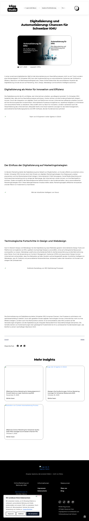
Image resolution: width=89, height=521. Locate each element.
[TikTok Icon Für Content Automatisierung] (64, 502)
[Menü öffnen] (76, 8)
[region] (22, 506)
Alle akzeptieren (32, 513)
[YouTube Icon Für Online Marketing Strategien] (73, 502)
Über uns (64, 488)
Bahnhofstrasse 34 (21, 492)
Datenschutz (42, 491)
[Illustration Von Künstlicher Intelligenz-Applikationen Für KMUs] (68, 502)
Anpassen (11, 513)
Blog (62, 491)
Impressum (42, 488)
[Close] (38, 496)
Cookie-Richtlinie (27, 509)
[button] (18, 346)
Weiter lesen (10, 398)
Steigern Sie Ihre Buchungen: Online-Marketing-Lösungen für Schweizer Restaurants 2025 (64, 392)
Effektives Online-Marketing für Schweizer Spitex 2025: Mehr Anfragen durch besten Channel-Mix (22, 430)
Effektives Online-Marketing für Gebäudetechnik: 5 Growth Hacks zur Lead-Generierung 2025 (23, 392)
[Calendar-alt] (84, 516)
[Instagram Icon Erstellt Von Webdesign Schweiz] (60, 502)
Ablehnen (21, 513)
